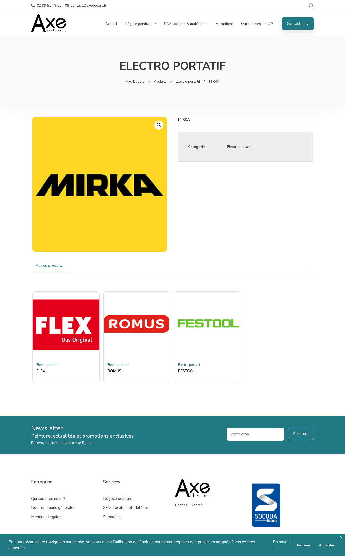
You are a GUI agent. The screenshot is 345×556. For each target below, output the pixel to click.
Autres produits (49, 265)
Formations (225, 23)
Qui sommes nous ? (48, 498)
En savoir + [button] (281, 545)
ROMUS (114, 371)
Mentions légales (46, 517)
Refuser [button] (303, 545)
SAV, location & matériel (183, 23)
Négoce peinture (138, 23)
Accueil (111, 23)
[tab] (49, 265)
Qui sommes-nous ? (257, 23)
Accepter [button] (326, 545)
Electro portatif (239, 146)
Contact (293, 23)
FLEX (40, 371)
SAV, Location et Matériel (125, 508)
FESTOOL (186, 371)
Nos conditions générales (53, 508)
